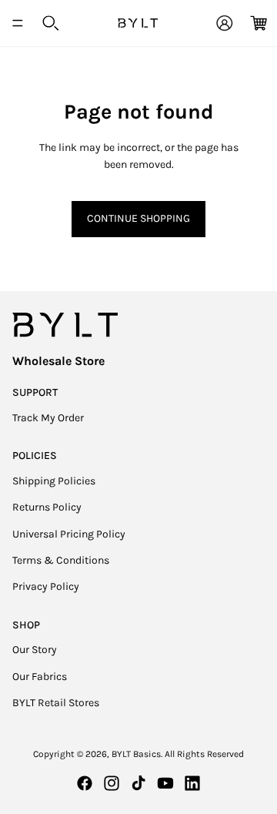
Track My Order (48, 417)
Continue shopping (138, 218)
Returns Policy (47, 507)
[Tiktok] (138, 783)
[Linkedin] (192, 783)
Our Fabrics (39, 676)
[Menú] (17, 23)
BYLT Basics (136, 754)
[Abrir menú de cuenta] (225, 23)
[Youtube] (165, 783)
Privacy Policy (45, 586)
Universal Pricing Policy (68, 534)
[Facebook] (84, 783)
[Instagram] (111, 783)
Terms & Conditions (60, 560)
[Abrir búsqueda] (51, 23)
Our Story (34, 649)
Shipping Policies (53, 480)
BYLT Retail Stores (55, 702)
